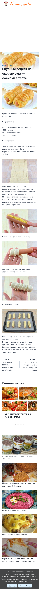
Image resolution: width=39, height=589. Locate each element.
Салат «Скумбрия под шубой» (14, 510)
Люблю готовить (8, 65)
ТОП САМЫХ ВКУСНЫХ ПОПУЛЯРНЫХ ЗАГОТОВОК (8, 364)
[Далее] (33, 405)
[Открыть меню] (35, 3)
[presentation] (19, 399)
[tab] (15, 424)
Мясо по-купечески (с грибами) (14, 534)
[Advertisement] (19, 28)
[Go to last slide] (5, 405)
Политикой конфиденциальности (22, 581)
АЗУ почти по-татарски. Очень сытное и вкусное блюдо (30, 364)
